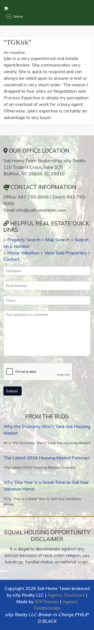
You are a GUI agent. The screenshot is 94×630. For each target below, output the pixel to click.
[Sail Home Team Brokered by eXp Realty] (46, 8)
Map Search (57, 239)
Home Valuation (23, 253)
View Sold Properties (65, 253)
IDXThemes (47, 601)
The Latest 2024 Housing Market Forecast (46, 458)
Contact (11, 259)
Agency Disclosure (66, 595)
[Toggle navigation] (14, 16)
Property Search (23, 239)
